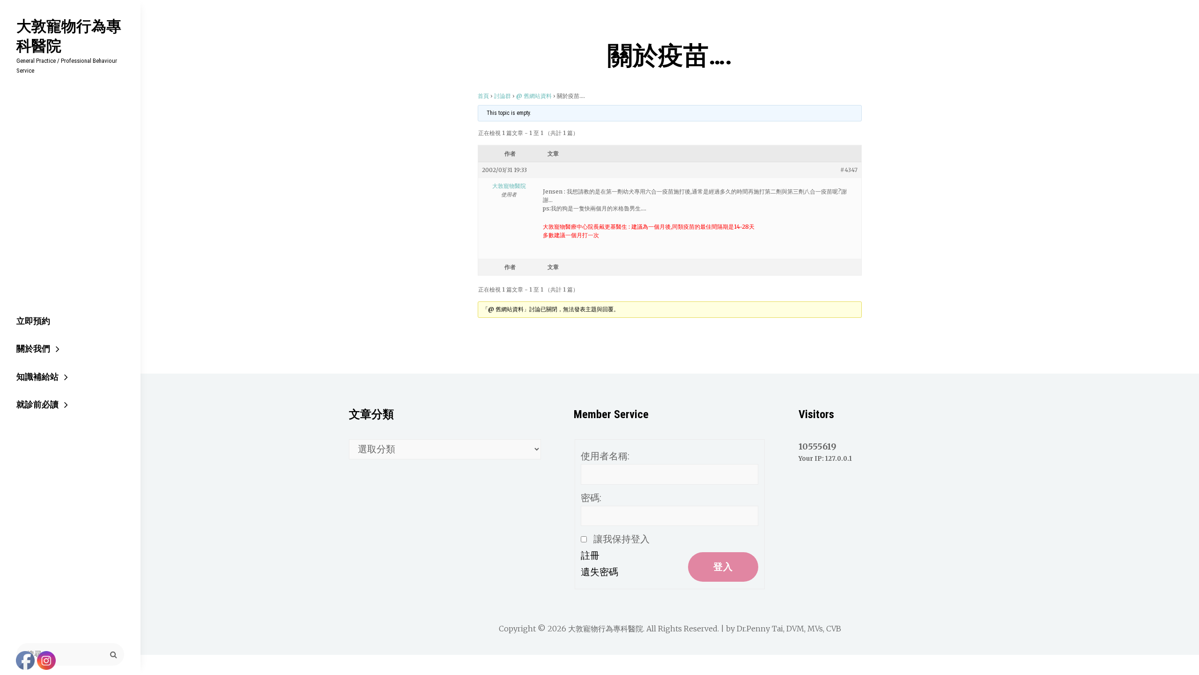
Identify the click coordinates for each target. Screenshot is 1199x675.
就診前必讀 (37, 404)
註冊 (590, 555)
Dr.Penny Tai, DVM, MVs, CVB (789, 628)
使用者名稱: (605, 456)
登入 (723, 566)
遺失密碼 (599, 572)
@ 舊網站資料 (534, 95)
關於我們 (33, 348)
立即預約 (33, 321)
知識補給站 (37, 376)
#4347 (849, 169)
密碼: (591, 497)
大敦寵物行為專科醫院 (68, 36)
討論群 (502, 95)
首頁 (483, 95)
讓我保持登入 (621, 539)
